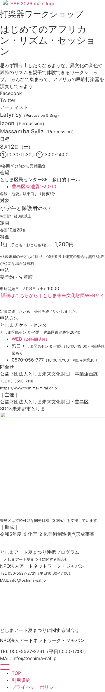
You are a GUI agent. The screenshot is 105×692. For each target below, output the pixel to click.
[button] (52, 93)
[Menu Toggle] (5, 667)
